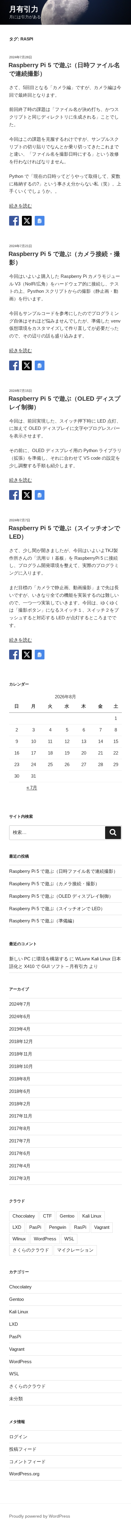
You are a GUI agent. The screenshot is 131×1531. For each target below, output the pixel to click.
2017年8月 (19, 1128)
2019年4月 (19, 1029)
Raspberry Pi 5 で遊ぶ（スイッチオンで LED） (57, 908)
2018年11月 (20, 1053)
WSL (69, 1238)
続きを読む (20, 205)
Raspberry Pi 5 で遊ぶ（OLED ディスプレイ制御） (61, 896)
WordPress (45, 1238)
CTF (47, 1215)
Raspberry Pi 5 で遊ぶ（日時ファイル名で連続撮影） (63, 871)
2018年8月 (19, 1078)
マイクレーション (75, 1250)
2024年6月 (19, 1016)
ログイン (18, 1436)
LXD (16, 1227)
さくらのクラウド (30, 1250)
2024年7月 (19, 1004)
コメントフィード (27, 1461)
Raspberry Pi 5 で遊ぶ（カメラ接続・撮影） (54, 883)
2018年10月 (21, 1066)
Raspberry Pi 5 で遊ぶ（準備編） (43, 920)
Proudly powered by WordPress (39, 1516)
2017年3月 (19, 1178)
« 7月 (32, 787)
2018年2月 (19, 1103)
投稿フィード (23, 1449)
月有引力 (23, 9)
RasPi (80, 1227)
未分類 (16, 1398)
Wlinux (19, 1238)
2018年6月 (19, 1091)
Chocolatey (23, 1215)
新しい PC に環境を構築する (38, 958)
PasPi (35, 1227)
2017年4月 (19, 1165)
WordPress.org (24, 1473)
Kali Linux (91, 1215)
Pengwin (57, 1227)
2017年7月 (19, 1140)
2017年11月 (20, 1115)
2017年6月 (19, 1153)
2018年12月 (21, 1041)
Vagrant (101, 1227)
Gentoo (67, 1215)
